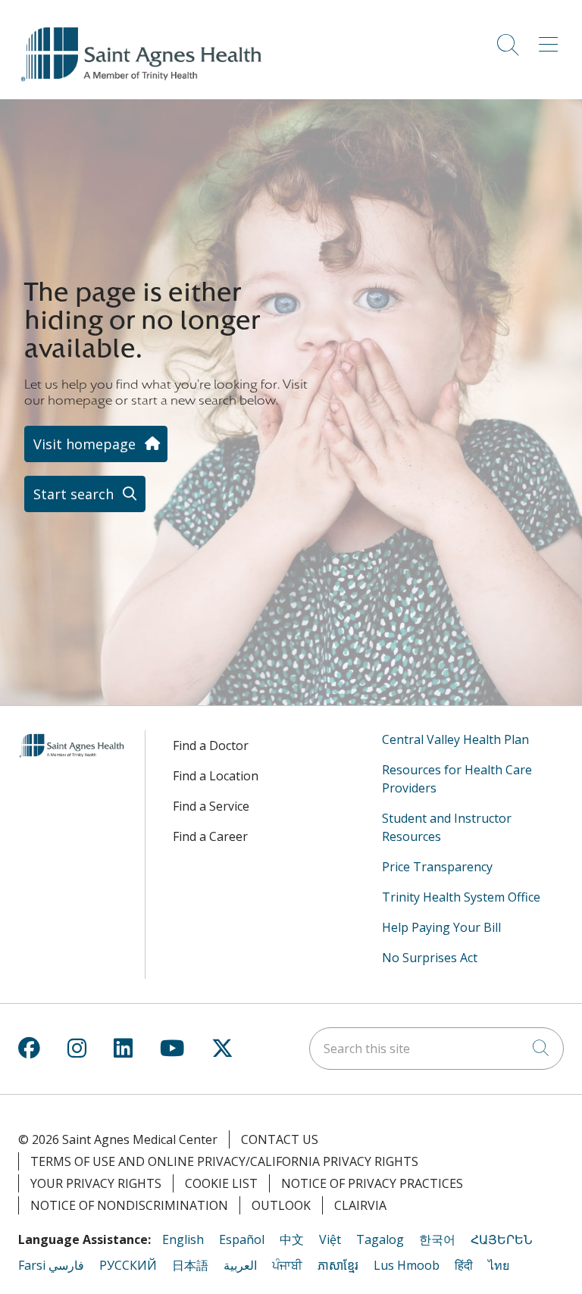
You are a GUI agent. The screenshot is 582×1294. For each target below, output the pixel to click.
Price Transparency (437, 866)
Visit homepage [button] (84, 444)
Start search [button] (73, 494)
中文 (292, 1239)
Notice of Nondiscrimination (129, 1205)
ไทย (498, 1265)
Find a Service (211, 806)
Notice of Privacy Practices (372, 1183)
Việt (330, 1239)
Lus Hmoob (407, 1265)
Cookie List (221, 1183)
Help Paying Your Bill (441, 927)
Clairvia (360, 1205)
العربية (240, 1265)
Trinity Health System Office (461, 897)
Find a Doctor (211, 745)
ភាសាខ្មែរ (338, 1265)
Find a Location (215, 775)
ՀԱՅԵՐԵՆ (502, 1239)
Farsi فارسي (51, 1265)
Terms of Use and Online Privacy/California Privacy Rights (224, 1161)
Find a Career (210, 836)
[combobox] (436, 1048)
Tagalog (380, 1239)
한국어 (437, 1239)
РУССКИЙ (128, 1265)
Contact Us (279, 1139)
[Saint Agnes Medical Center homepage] (143, 82)
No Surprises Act (429, 957)
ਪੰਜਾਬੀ (287, 1265)
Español (241, 1239)
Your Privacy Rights (95, 1183)
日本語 (190, 1265)
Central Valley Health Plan (455, 739)
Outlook (281, 1205)
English (183, 1239)
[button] (551, 39)
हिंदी (464, 1265)
